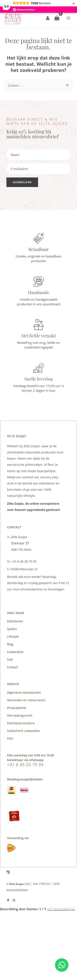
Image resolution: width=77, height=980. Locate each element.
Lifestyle (13, 636)
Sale (10, 659)
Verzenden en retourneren (26, 700)
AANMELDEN (22, 182)
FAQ (10, 738)
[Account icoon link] (48, 18)
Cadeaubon (15, 652)
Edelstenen (15, 621)
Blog (10, 644)
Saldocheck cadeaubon (23, 731)
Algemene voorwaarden (24, 692)
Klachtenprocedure (21, 723)
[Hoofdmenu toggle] (68, 18)
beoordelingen (61, 909)
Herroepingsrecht (19, 715)
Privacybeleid (16, 708)
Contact (12, 667)
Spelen (12, 629)
